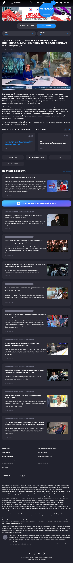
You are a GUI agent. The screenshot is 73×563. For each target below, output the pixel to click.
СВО (60, 157)
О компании (6, 448)
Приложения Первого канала (11, 460)
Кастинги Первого (7, 463)
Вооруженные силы (36, 157)
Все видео (5, 467)
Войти (66, 2)
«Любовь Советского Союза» (29, 504)
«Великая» (12, 506)
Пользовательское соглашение (47, 448)
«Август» (17, 504)
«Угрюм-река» (53, 504)
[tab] (26, 26)
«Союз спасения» (43, 504)
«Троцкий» (5, 506)
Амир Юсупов (13, 164)
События (40, 460)
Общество (13, 157)
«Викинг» (61, 504)
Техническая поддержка (45, 456)
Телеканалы (17, 532)
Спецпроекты (6, 452)
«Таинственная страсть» (32, 506)
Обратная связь (42, 452)
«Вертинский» (20, 506)
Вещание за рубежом (25, 479)
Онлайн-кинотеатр (7, 456)
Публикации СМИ (43, 463)
